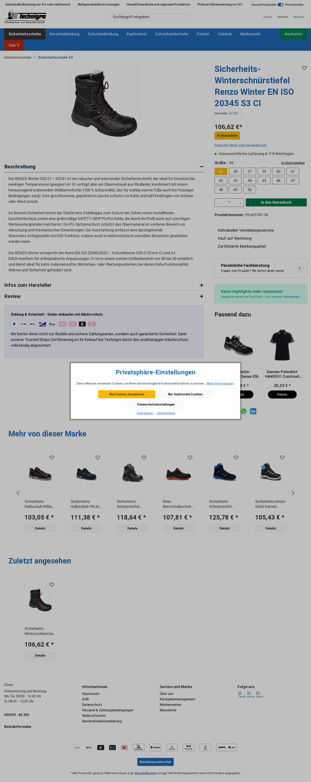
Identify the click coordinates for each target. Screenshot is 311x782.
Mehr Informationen (220, 383)
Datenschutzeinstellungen (156, 404)
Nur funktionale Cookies (185, 394)
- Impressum (145, 413)
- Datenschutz (165, 413)
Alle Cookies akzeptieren (126, 394)
